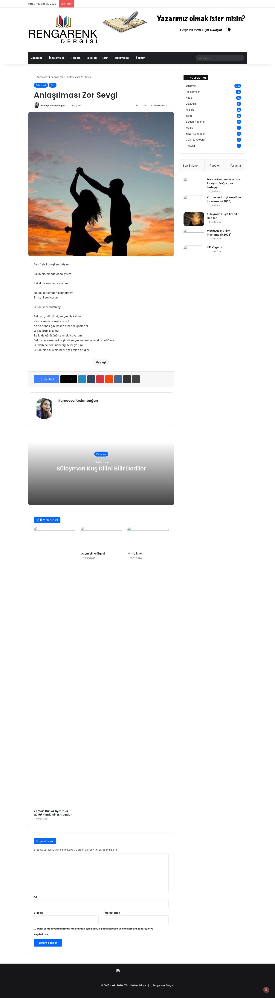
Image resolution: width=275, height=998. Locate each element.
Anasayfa (41, 76)
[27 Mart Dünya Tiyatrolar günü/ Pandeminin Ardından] (54, 667)
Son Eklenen (191, 165)
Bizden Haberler (195, 121)
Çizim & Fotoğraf (196, 139)
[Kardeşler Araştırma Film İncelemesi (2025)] (194, 203)
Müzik (189, 127)
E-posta (38, 912)
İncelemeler (56, 57)
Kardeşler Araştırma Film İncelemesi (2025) (224, 199)
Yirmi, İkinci (135, 553)
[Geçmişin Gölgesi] (101, 538)
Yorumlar (236, 165)
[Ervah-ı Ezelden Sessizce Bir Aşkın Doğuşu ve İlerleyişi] (194, 185)
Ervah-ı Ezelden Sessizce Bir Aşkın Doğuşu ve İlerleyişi (223, 183)
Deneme (101, 453)
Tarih (105, 57)
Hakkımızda (121, 57)
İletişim (140, 57)
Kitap (189, 97)
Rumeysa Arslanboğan (53, 105)
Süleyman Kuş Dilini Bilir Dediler (101, 468)
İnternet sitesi (112, 912)
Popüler (215, 165)
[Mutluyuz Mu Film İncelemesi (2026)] (194, 236)
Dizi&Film (191, 103)
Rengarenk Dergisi (163, 985)
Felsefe (75, 57)
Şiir (63, 76)
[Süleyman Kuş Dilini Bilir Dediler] (194, 219)
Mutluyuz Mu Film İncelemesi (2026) (219, 233)
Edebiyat (36, 57)
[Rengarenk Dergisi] (62, 30)
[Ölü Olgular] (194, 253)
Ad (35, 896)
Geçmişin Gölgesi (93, 553)
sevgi (102, 362)
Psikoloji (91, 57)
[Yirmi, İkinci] (148, 538)
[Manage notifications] (266, 990)
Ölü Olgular (214, 247)
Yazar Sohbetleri (195, 133)
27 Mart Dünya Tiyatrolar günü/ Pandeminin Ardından (53, 812)
